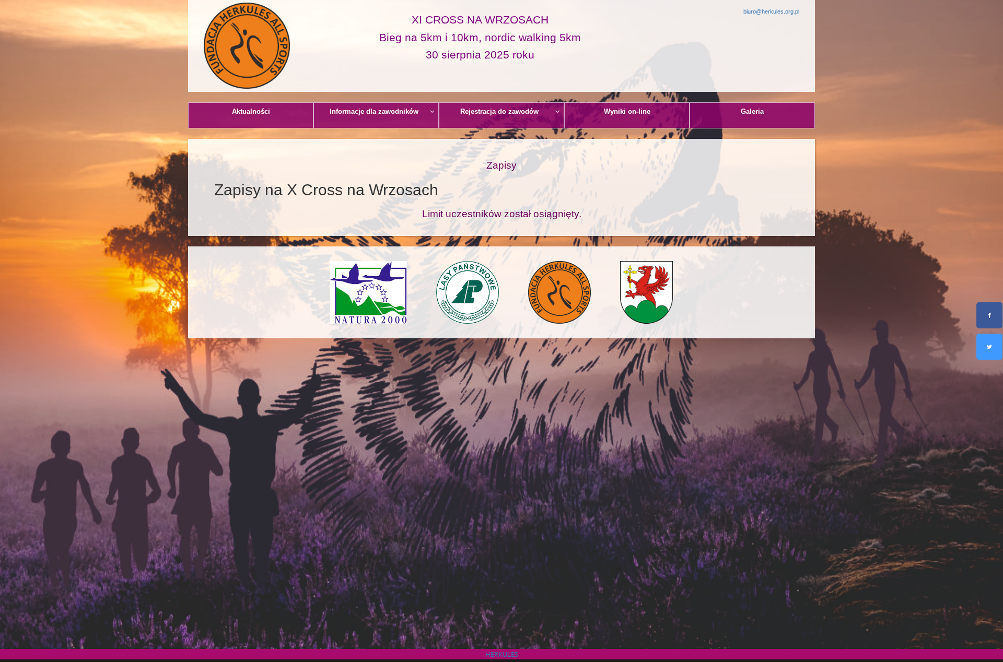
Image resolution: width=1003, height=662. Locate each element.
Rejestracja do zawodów (499, 111)
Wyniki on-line (627, 111)
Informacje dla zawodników (374, 111)
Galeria (752, 111)
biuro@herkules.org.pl (771, 11)
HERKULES (501, 654)
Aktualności (251, 111)
